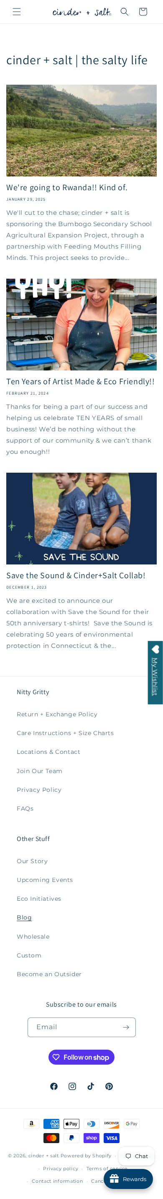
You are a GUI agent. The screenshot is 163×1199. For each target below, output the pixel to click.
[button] (17, 12)
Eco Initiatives (39, 898)
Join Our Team (40, 771)
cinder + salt (43, 1156)
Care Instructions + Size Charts (65, 733)
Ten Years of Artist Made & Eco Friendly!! (80, 381)
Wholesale (33, 936)
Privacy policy (60, 1168)
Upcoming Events (45, 880)
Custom (29, 955)
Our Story (32, 861)
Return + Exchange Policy (57, 714)
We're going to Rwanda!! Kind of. (66, 187)
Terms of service (107, 1168)
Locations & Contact (48, 752)
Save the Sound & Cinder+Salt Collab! (76, 575)
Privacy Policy (39, 789)
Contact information (57, 1181)
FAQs (25, 808)
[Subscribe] (126, 1027)
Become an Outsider (49, 974)
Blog (24, 917)
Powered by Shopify (86, 1156)
